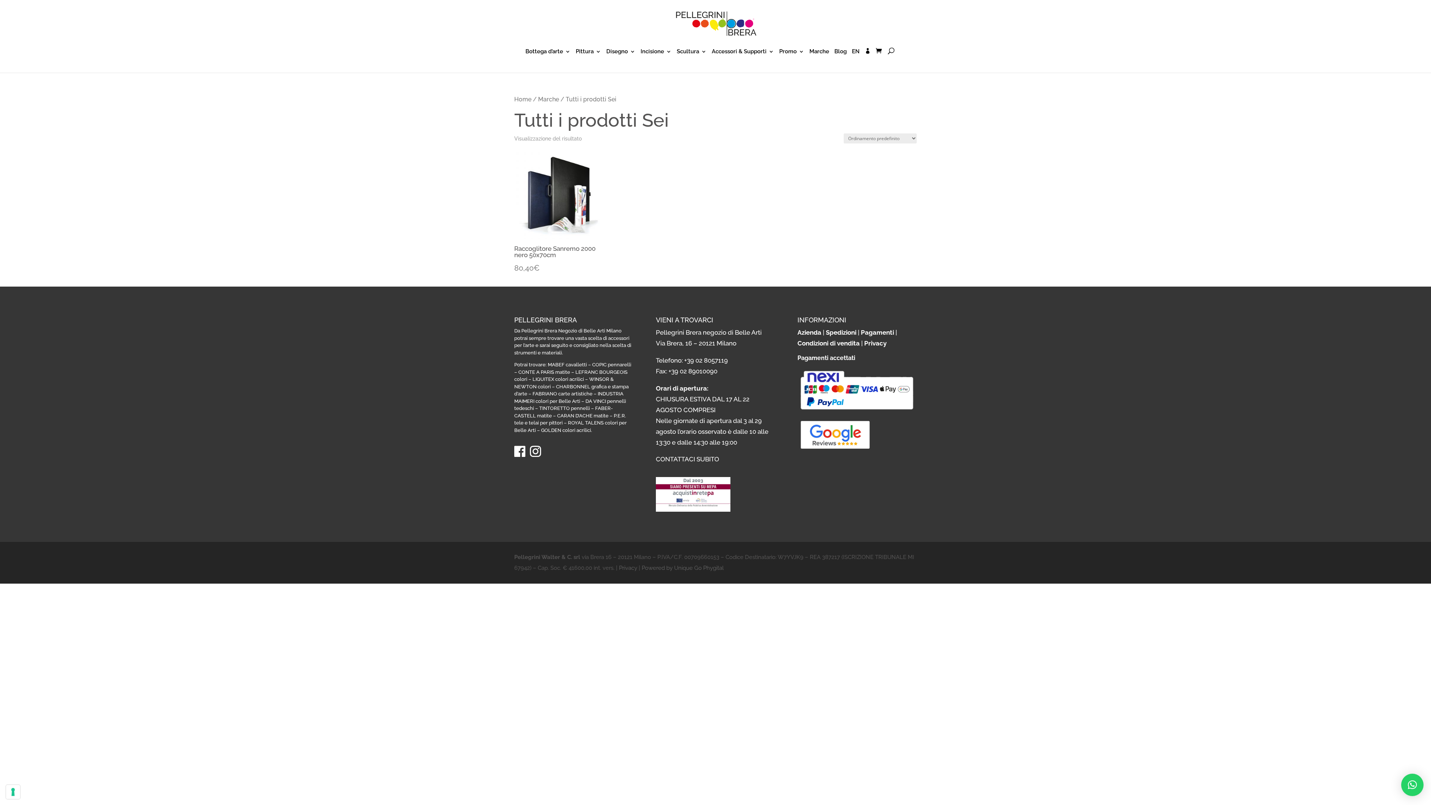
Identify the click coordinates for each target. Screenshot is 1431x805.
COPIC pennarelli (611, 364)
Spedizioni (841, 332)
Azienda (809, 332)
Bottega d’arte (544, 52)
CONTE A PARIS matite (544, 372)
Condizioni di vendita (828, 343)
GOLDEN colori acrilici (566, 430)
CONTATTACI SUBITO (687, 459)
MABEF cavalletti (567, 364)
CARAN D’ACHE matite (583, 416)
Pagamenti (877, 332)
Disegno (617, 52)
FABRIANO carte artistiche (563, 394)
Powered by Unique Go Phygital (683, 568)
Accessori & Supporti (739, 52)
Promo (788, 52)
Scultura (688, 52)
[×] (1412, 785)
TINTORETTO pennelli (564, 408)
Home (522, 99)
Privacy (875, 343)
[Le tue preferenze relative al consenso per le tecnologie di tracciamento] (13, 792)
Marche (819, 52)
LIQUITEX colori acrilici (558, 379)
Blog (840, 52)
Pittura (585, 52)
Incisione (652, 52)
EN (856, 52)
